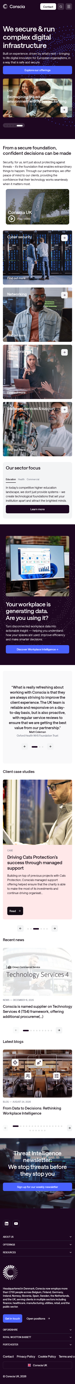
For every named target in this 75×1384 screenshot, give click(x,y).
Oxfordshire (10, 1329)
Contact (8, 1356)
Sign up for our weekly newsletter (37, 1186)
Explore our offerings (37, 70)
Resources (9, 1252)
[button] (24, 746)
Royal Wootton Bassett (17, 1337)
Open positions (36, 1318)
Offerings (9, 1244)
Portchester (10, 1344)
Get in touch (12, 1318)
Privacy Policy (26, 1356)
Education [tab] (11, 479)
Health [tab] (21, 479)
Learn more (37, 509)
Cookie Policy (47, 1356)
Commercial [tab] (33, 479)
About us (8, 1237)
